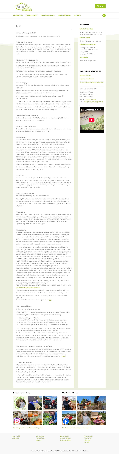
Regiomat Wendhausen (87, 79)
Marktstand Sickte (85, 75)
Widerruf (87, 440)
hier (50, 300)
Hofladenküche (40, 438)
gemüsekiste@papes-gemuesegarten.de (28, 287)
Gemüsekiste (40, 436)
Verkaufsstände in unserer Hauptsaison (92, 82)
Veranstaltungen (64, 15)
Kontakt (77, 15)
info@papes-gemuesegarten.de (93, 102)
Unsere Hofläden (65, 438)
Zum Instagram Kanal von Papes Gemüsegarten (27, 428)
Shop (101, 6)
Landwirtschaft (31, 15)
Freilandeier (15, 438)
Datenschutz (88, 436)
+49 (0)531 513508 (90, 99)
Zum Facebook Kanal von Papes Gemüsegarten (76, 428)
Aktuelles (38, 440)
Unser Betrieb (16, 436)
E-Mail (63, 356)
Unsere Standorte (47, 15)
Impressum (88, 438)
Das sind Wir (17, 15)
